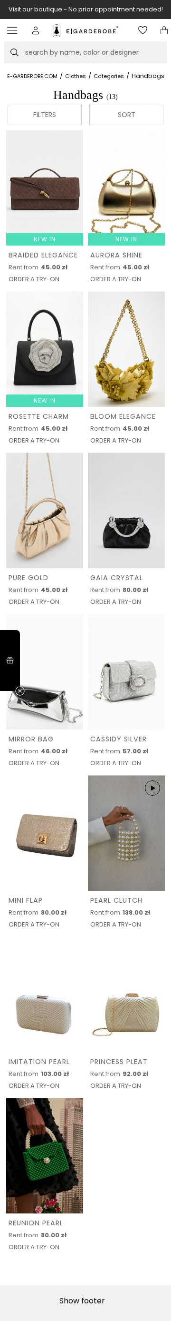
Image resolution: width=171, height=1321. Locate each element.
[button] (36, 30)
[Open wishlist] (142, 30)
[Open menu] (14, 30)
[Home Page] (86, 30)
